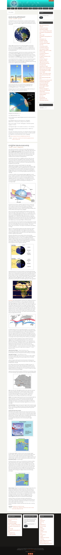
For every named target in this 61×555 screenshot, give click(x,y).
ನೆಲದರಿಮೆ (15, 508)
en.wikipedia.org (22, 136)
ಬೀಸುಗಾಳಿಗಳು (10, 300)
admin (11, 18)
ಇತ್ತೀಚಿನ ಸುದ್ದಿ (42, 521)
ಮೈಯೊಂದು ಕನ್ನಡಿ (10, 528)
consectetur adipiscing (30, 549)
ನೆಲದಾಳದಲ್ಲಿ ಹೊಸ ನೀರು (42, 39)
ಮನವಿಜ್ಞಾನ (41, 536)
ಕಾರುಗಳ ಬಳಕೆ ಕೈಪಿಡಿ (42, 71)
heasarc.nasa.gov (13, 136)
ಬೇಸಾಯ (41, 533)
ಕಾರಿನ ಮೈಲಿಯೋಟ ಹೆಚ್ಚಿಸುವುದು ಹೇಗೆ (44, 81)
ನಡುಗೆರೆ (13, 508)
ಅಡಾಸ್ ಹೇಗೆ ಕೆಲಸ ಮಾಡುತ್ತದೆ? (43, 29)
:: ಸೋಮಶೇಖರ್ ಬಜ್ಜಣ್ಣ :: (15, 507)
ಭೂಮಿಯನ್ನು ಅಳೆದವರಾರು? (17, 17)
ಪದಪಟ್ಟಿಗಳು (41, 530)
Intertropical (24, 507)
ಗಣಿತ (40, 523)
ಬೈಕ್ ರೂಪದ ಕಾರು (41, 87)
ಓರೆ (31, 507)
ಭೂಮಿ (19, 139)
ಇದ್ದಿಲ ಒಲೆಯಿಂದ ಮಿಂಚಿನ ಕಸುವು (44, 25)
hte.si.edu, (18, 136)
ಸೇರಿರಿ (41, 17)
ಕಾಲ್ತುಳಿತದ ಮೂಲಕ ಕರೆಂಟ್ (43, 60)
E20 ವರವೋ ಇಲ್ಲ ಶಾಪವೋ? (43, 40)
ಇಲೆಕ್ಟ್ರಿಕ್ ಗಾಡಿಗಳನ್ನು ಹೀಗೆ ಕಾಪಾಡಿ (43, 61)
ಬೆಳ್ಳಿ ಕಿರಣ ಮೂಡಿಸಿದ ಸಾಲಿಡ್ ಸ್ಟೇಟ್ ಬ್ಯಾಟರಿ (45, 67)
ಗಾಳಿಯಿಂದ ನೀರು (41, 57)
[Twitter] (51, 1)
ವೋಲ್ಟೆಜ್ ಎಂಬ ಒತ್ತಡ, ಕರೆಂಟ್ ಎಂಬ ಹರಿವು (45, 50)
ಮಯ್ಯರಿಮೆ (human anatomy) (44, 537)
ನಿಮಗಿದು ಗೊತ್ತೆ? (19, 18)
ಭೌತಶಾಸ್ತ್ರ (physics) (20, 147)
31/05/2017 (15, 147)
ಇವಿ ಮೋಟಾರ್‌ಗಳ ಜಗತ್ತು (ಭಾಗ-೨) (44, 47)
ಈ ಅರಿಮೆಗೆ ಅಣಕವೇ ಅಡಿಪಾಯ (43, 28)
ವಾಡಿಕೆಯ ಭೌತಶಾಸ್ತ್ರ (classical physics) (45, 540)
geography (20, 507)
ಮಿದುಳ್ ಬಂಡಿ (41, 95)
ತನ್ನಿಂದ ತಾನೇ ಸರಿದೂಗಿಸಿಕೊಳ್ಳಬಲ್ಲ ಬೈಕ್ (44, 90)
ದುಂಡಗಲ (13, 139)
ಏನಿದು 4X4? (41, 26)
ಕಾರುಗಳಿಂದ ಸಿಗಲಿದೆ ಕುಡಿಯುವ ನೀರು (44, 93)
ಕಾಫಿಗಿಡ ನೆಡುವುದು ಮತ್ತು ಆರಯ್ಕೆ (43, 100)
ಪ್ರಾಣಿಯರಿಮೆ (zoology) (43, 531)
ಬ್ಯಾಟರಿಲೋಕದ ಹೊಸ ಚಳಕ (43, 98)
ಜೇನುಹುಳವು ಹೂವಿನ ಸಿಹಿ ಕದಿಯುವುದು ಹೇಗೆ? (45, 80)
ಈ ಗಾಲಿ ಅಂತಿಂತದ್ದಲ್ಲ (42, 51)
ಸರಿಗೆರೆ (22, 508)
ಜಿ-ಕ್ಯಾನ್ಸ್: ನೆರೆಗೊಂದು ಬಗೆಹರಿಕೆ (43, 66)
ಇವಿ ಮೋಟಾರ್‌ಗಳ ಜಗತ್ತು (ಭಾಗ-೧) (44, 53)
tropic (27, 507)
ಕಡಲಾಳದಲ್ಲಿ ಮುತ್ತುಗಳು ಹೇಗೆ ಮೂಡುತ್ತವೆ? (45, 69)
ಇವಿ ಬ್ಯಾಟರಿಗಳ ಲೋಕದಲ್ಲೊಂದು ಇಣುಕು (44, 56)
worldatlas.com (15, 506)
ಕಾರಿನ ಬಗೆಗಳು (41, 44)
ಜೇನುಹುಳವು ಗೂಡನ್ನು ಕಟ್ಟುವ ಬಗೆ (43, 88)
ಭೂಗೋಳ (17, 139)
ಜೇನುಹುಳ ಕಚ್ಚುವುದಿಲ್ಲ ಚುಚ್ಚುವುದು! (44, 85)
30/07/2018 (15, 18)
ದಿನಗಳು (33, 507)
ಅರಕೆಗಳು (41, 518)
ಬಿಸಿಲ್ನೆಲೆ (18, 508)
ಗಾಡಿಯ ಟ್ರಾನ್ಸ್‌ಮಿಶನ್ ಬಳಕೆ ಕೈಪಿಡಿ (44, 49)
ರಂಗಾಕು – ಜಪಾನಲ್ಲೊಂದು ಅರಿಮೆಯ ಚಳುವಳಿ (45, 30)
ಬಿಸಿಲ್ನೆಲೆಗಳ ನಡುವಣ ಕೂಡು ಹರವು (19, 145)
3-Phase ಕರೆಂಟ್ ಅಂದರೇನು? (43, 46)
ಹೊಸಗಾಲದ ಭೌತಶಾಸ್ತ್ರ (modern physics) (46, 543)
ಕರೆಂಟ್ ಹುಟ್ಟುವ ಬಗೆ (42, 54)
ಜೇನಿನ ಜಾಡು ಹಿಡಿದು (42, 97)
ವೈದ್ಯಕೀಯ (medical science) (44, 541)
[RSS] (53, 1)
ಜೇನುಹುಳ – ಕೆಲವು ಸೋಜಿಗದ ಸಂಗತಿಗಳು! (45, 73)
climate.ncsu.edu (21, 506)
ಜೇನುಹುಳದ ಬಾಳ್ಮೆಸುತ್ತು (42, 94)
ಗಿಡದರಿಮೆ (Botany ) (43, 524)
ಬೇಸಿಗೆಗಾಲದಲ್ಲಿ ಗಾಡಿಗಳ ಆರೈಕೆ (43, 84)
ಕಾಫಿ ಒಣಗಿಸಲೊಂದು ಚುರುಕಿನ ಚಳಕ (44, 63)
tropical (29, 507)
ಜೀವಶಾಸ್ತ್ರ (41, 527)
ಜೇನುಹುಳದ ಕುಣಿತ (42, 91)
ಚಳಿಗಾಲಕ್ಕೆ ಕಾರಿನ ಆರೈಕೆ (42, 64)
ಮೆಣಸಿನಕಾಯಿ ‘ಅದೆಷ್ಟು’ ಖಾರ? (43, 59)
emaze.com (28, 136)
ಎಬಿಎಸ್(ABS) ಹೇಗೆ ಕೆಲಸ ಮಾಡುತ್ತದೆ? (44, 43)
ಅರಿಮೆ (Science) (42, 520)
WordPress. (34, 551)
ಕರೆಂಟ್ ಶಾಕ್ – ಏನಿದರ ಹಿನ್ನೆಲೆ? (43, 41)
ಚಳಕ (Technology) (43, 526)
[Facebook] (49, 1)
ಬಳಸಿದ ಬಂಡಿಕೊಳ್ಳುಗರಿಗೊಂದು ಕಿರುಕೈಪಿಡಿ (45, 70)
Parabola (30, 551)
